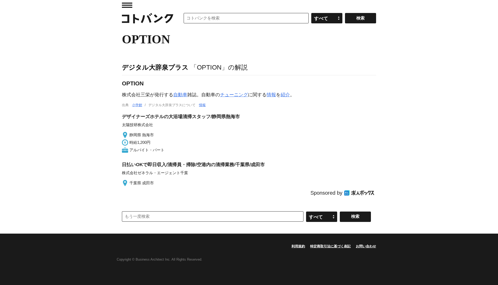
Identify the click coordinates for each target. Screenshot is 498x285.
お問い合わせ (366, 246)
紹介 (285, 94)
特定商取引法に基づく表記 (330, 246)
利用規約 (298, 246)
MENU (127, 5)
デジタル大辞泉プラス (155, 67)
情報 (271, 94)
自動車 (180, 94)
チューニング (234, 94)
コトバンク (147, 18)
